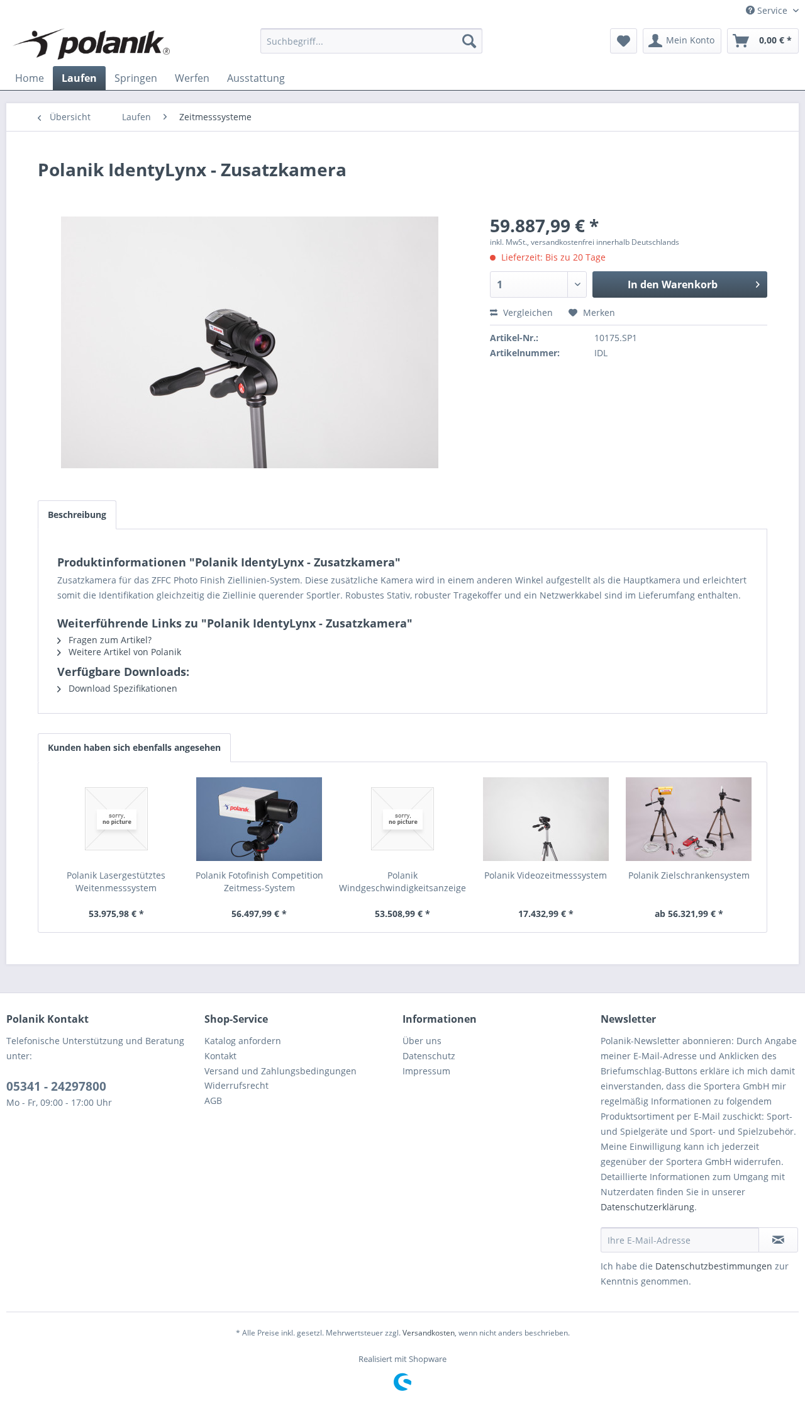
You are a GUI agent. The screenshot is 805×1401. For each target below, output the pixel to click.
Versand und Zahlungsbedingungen (280, 1071)
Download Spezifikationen (121, 688)
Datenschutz (428, 1056)
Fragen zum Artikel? (109, 640)
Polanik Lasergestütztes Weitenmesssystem (116, 881)
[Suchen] (469, 40)
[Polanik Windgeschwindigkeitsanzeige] (402, 819)
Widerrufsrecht (236, 1085)
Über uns (421, 1041)
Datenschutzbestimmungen (713, 1266)
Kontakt (220, 1056)
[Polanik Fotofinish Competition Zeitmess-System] (259, 819)
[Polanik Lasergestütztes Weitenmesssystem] (116, 819)
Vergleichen (527, 312)
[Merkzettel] (623, 40)
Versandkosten (428, 1332)
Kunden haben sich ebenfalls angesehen (134, 747)
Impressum (426, 1071)
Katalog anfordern (242, 1041)
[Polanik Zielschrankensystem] (688, 819)
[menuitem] (371, 40)
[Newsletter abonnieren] (778, 1239)
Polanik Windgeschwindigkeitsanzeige (402, 881)
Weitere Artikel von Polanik (123, 652)
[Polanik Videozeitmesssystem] (545, 819)
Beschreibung (77, 514)
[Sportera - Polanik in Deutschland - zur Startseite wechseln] (91, 44)
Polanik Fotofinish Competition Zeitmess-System (259, 881)
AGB (213, 1100)
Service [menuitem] (772, 10)
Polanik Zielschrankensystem (689, 875)
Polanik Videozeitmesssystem (545, 875)
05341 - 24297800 (56, 1086)
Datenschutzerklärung (647, 1207)
